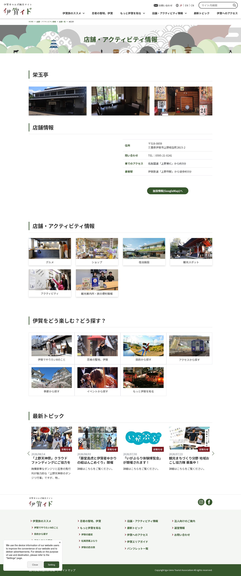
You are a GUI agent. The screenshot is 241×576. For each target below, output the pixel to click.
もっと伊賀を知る (143, 391)
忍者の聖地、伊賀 (102, 13)
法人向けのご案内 (184, 521)
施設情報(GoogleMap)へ (168, 191)
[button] (28, 453)
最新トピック (202, 13)
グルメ (50, 262)
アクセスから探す (189, 360)
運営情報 (179, 528)
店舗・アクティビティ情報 (142, 521)
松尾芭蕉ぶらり (89, 540)
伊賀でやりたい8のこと (52, 359)
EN (186, 5)
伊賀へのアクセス (227, 13)
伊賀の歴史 (87, 534)
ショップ (97, 262)
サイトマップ (67, 570)
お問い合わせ (165, 5)
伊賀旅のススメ (42, 521)
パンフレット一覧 (137, 548)
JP (181, 5)
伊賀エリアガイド (137, 542)
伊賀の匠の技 (88, 547)
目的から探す (143, 359)
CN (192, 5)
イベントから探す (97, 391)
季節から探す (52, 391)
